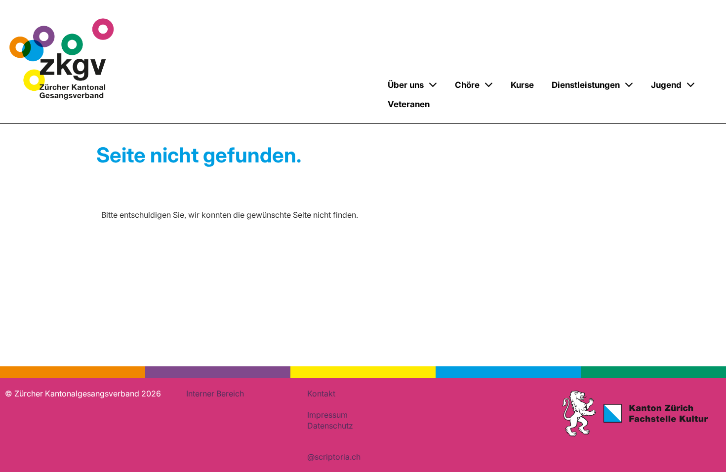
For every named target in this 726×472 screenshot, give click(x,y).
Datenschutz (330, 426)
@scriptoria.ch (334, 457)
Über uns (406, 85)
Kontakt (321, 393)
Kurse (522, 85)
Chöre (467, 85)
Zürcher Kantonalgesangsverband (223, 96)
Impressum (327, 415)
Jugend (666, 85)
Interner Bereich (215, 393)
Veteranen (409, 104)
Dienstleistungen (586, 85)
